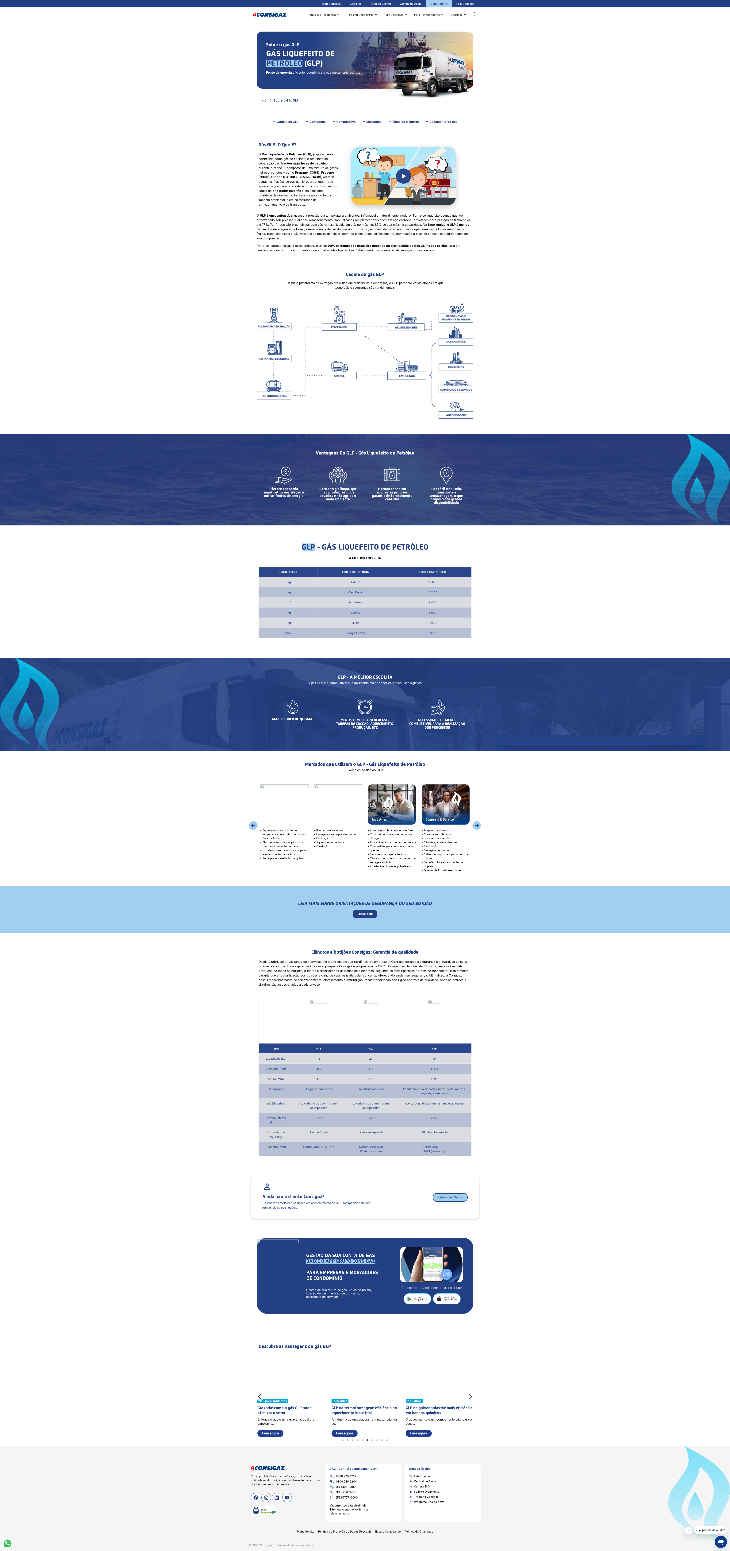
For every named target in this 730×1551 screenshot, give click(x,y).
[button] (253, 825)
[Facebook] (255, 1497)
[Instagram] (266, 1497)
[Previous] (260, 1397)
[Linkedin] (276, 1497)
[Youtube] (287, 1497)
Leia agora (344, 1433)
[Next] (470, 1397)
